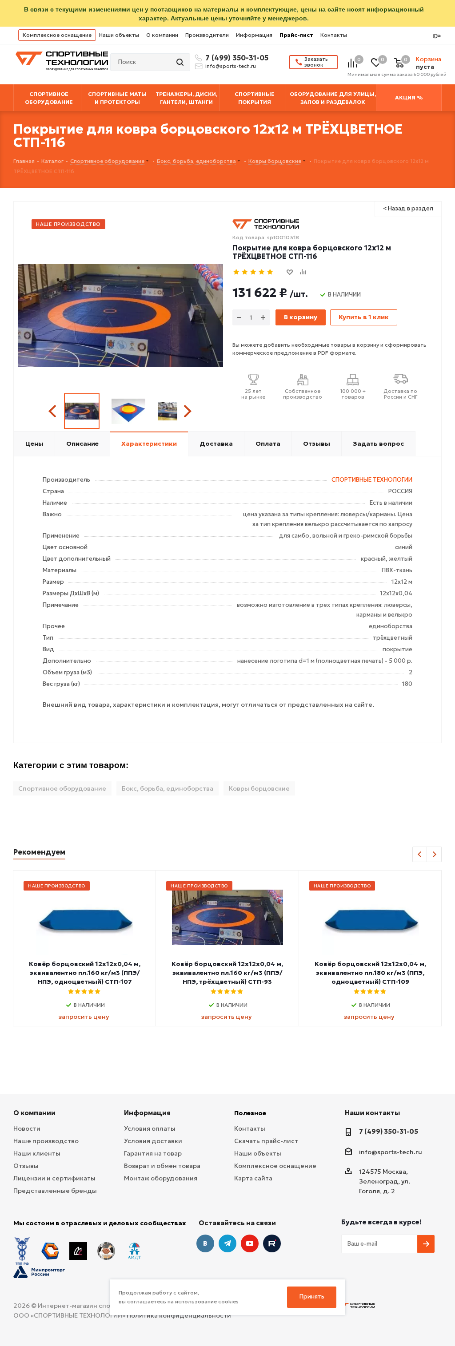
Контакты (333, 35)
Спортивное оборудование (62, 788)
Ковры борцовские (259, 788)
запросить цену (84, 1017)
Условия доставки (153, 1141)
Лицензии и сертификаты (54, 1178)
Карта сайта (253, 1178)
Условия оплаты (150, 1128)
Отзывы (26, 1166)
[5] (270, 272)
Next (187, 411)
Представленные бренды (55, 1191)
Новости (26, 1128)
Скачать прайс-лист (266, 1141)
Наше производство (46, 1141)
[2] (245, 272)
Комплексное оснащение (57, 35)
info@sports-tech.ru (230, 66)
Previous (53, 411)
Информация (254, 35)
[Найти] (181, 62)
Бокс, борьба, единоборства (167, 788)
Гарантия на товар (153, 1153)
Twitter (272, 1243)
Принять (311, 1296)
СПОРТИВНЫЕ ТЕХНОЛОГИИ (371, 479)
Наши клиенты (36, 1153)
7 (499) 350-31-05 (235, 57)
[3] (253, 272)
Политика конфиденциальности (179, 1315)
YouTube (250, 1243)
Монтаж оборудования (160, 1178)
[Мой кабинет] (437, 36)
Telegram (227, 1243)
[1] (236, 272)
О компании (162, 35)
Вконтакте (205, 1243)
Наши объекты (119, 35)
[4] (262, 272)
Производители (207, 35)
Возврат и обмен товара (162, 1166)
